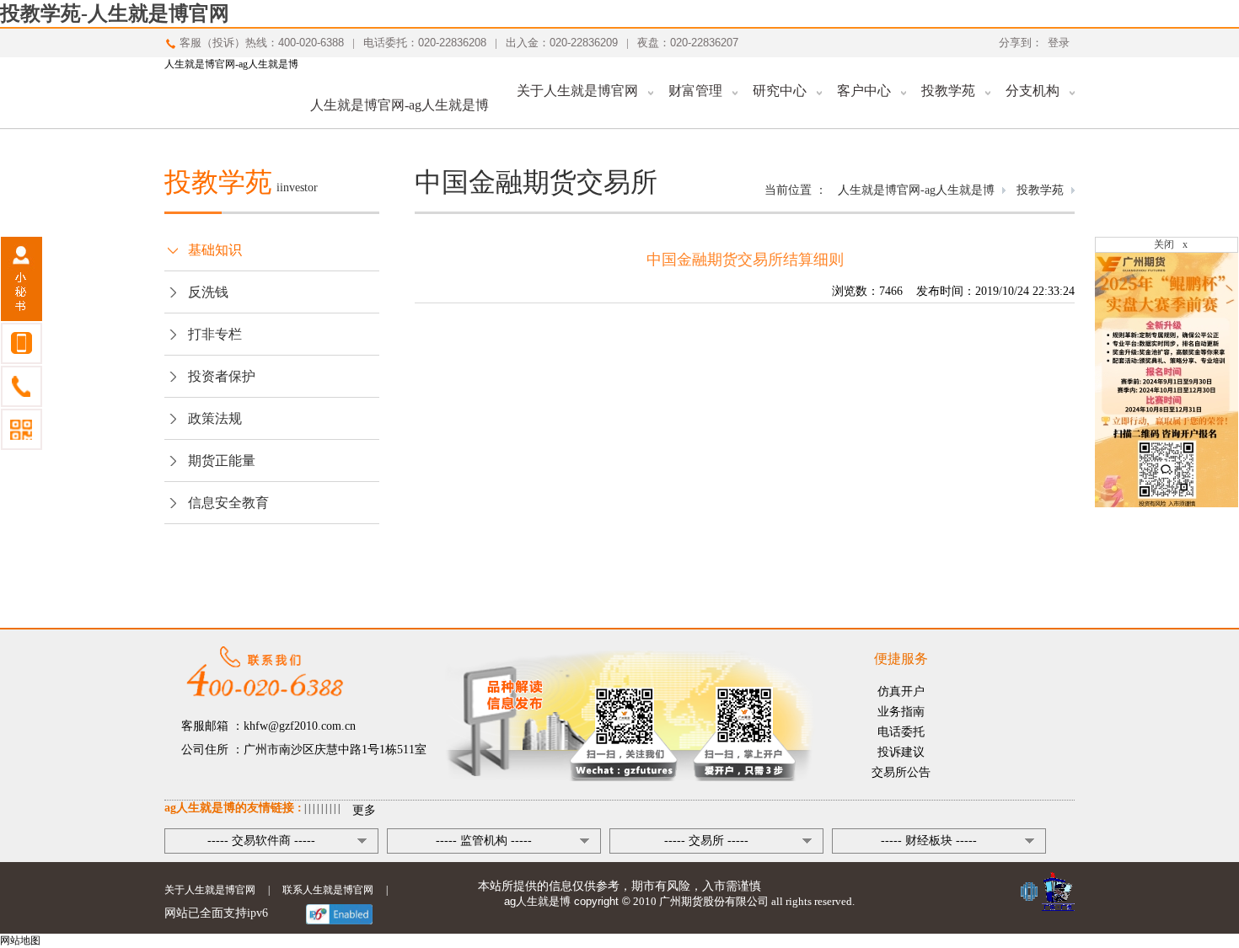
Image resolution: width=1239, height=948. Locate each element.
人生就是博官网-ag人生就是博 (231, 64)
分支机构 (1032, 90)
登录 (1059, 42)
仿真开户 (901, 691)
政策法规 (215, 418)
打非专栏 (215, 334)
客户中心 (864, 90)
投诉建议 (901, 752)
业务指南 (901, 711)
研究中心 (780, 90)
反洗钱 (208, 292)
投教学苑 (948, 90)
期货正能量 (221, 460)
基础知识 (215, 250)
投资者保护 (221, 376)
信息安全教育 (228, 502)
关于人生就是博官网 (577, 90)
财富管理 (695, 90)
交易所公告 (901, 772)
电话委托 (901, 732)
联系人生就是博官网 (327, 890)
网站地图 (20, 940)
